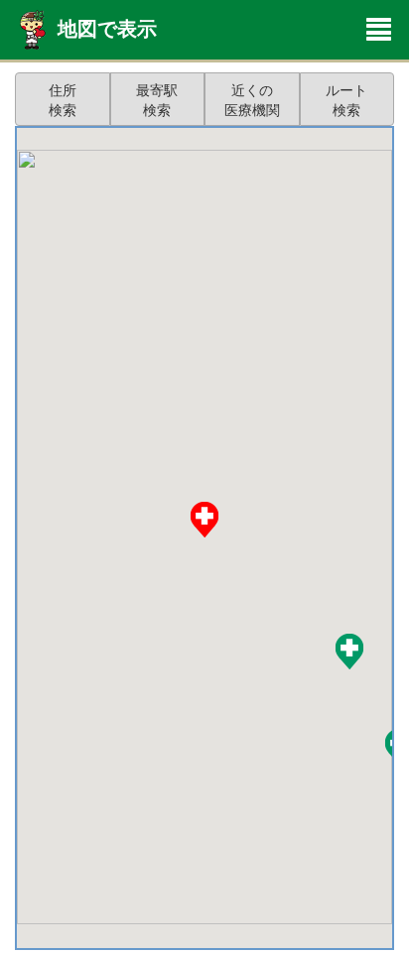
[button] (349, 651)
